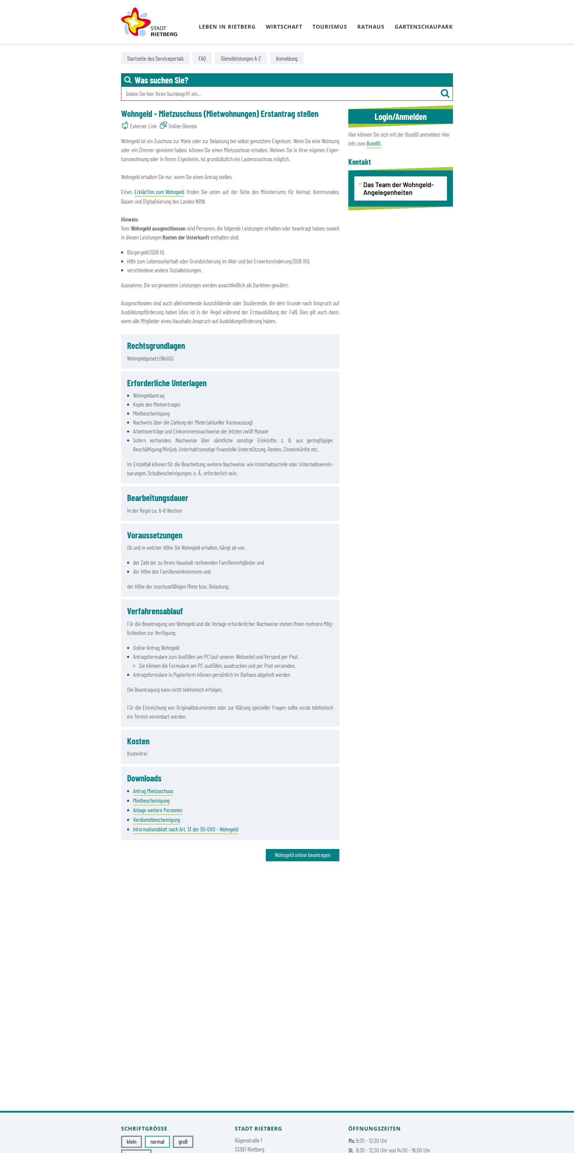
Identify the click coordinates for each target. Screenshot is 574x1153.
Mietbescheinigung (151, 800)
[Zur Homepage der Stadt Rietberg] (149, 21)
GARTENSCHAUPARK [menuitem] (424, 26)
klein (131, 1141)
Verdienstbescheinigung (156, 819)
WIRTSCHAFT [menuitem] (284, 26)
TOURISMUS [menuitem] (329, 26)
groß (183, 1141)
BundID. (374, 143)
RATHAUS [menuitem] (370, 26)
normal (157, 1141)
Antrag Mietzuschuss (153, 790)
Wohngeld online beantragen (302, 854)
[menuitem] (155, 58)
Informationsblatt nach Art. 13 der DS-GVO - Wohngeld (185, 829)
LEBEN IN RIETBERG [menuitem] (227, 26)
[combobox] (287, 93)
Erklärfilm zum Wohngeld (159, 191)
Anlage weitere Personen (157, 809)
